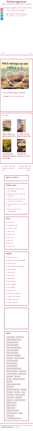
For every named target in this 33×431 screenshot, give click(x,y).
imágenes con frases (11, 403)
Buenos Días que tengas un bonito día (8, 168)
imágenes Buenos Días (20, 400)
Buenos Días (12, 263)
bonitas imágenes (10, 337)
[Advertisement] (16, 33)
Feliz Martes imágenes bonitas (13, 384)
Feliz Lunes (11, 275)
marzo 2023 (11, 231)
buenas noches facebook (12, 342)
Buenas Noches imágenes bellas (14, 347)
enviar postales (22, 374)
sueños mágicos (10, 416)
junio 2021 (10, 240)
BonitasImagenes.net (16, 2)
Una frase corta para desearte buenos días (23, 135)
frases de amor (10, 397)
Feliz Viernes (11, 290)
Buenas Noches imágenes (12, 345)
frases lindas (18, 397)
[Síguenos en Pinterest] (11, 16)
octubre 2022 (11, 234)
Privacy (17, 427)
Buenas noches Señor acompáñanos (14, 210)
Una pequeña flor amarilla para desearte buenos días (9, 156)
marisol (22, 96)
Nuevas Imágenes (13, 302)
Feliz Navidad (11, 284)
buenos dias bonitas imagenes (13, 355)
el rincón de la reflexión (12, 374)
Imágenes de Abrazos (14, 296)
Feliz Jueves (11, 272)
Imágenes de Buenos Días (12, 410)
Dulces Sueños (22, 371)
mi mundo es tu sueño (12, 413)
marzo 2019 (11, 246)
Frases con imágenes (14, 293)
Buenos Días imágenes (12, 366)
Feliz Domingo (12, 269)
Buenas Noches (12, 257)
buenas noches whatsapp (12, 353)
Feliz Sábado (11, 287)
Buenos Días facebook (12, 363)
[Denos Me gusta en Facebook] (22, 16)
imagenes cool (10, 400)
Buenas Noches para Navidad (16, 260)
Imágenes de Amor (13, 299)
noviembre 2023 (12, 228)
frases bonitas (10, 395)
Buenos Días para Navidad (16, 266)
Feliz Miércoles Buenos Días (13, 389)
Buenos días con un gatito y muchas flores (9, 135)
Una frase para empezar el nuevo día (23, 155)
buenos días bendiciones (12, 361)
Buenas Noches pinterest (12, 350)
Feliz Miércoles (12, 281)
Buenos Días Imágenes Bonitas (14, 368)
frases (23, 392)
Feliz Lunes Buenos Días (19, 379)
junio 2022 (10, 237)
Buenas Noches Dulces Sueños (14, 340)
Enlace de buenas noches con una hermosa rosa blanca (17, 200)
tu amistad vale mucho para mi (13, 418)
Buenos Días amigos (19, 358)
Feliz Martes (11, 278)
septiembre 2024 (12, 225)
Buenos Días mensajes (12, 371)
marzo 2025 (11, 222)
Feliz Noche (23, 389)
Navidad (20, 413)
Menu (3, 53)
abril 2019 (10, 243)
